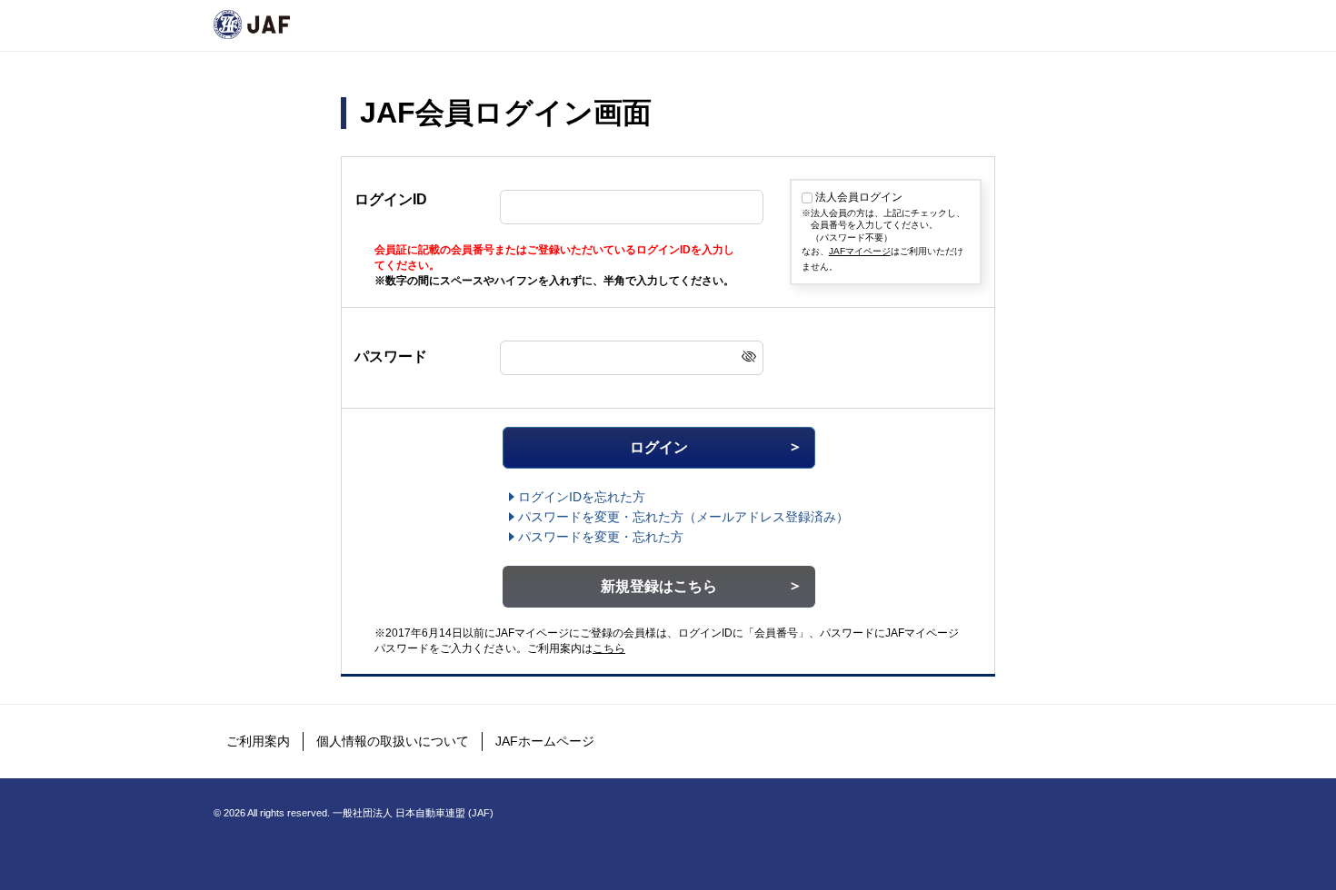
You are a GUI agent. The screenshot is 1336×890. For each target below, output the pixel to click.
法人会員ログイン (858, 197)
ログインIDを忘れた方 (581, 497)
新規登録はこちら (659, 586)
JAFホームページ (544, 741)
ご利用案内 (258, 741)
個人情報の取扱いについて (392, 741)
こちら (609, 648)
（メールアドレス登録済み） (683, 516)
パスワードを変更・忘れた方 (600, 536)
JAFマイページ (860, 251)
